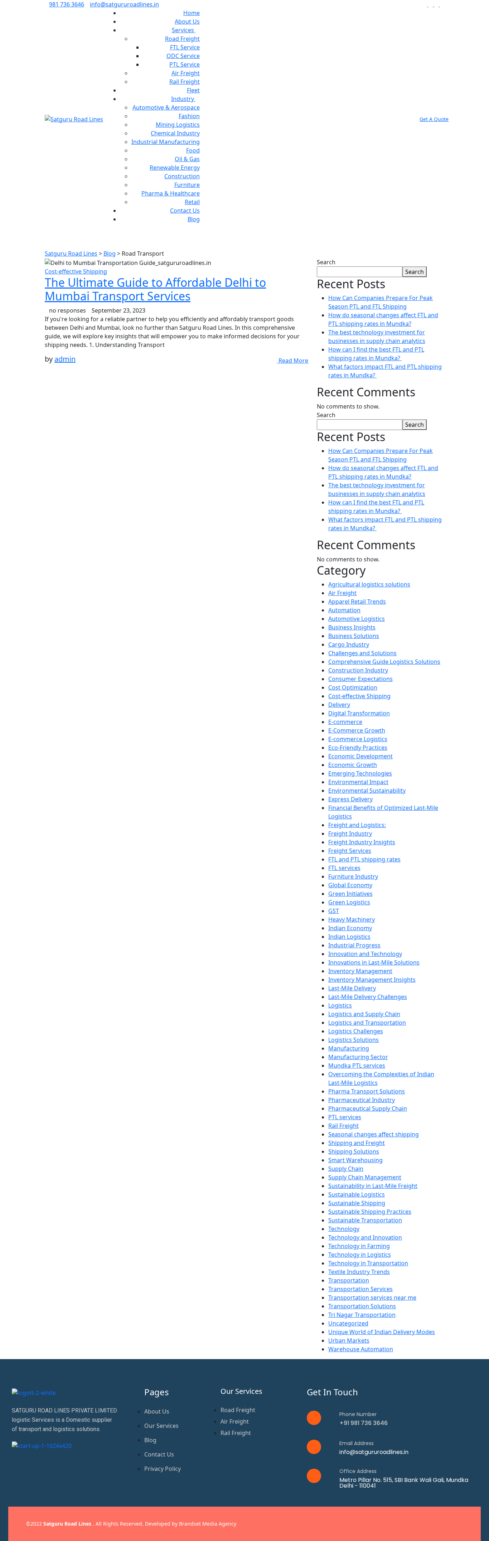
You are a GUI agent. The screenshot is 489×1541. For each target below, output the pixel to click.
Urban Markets (348, 1340)
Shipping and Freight (356, 1143)
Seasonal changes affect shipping (373, 1134)
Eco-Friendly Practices (357, 748)
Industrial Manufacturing (165, 142)
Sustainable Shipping (356, 1203)
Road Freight (182, 39)
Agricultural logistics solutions (369, 584)
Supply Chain (345, 1169)
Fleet (193, 90)
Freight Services (349, 851)
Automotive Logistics (356, 619)
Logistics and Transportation (367, 1022)
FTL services (344, 868)
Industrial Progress (354, 945)
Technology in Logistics (359, 1255)
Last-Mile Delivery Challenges (367, 997)
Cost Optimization (352, 687)
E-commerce (345, 722)
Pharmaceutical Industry (361, 1100)
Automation (344, 610)
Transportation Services (360, 1289)
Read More (292, 360)
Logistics (340, 1005)
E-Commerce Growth (356, 730)
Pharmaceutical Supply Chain (367, 1108)
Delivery (339, 705)
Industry (183, 99)
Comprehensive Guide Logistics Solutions (384, 662)
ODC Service (183, 56)
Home (191, 13)
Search (326, 262)
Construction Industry (358, 670)
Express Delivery (350, 799)
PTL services (344, 1117)
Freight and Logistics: (357, 825)
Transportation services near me (372, 1297)
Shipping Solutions (353, 1151)
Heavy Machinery (351, 919)
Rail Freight (184, 82)
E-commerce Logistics (357, 739)
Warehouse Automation (360, 1349)
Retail (192, 202)
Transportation (348, 1280)
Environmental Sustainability (367, 790)
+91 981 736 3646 (363, 1423)
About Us (187, 21)
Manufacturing (348, 1048)
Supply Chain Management (364, 1177)
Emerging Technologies (360, 773)
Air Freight (185, 73)
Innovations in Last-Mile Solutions (374, 962)
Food (193, 150)
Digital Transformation (359, 713)
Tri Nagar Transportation (362, 1315)
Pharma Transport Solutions (366, 1091)
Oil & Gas (187, 159)
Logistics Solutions (353, 1040)
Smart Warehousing (355, 1160)
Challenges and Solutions (362, 653)
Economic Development (360, 756)
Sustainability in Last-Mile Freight (372, 1186)
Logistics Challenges (355, 1031)
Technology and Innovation (365, 1237)
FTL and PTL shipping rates (364, 859)
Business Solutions (353, 636)
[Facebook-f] (412, 1523)
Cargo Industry (348, 644)
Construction (182, 176)
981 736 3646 (66, 4)
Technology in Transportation (368, 1263)
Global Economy (350, 885)
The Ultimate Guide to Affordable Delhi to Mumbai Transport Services (155, 289)
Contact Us (185, 210)
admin (65, 359)
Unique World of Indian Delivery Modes (381, 1332)
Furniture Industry (353, 876)
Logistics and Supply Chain (364, 1014)
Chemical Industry (175, 133)
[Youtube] (456, 1523)
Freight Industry (350, 833)
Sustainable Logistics (356, 1194)
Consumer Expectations (360, 679)
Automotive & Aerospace (166, 107)
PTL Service (184, 64)
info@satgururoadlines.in (124, 4)
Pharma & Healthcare (170, 193)
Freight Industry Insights (361, 842)
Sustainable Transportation (365, 1220)
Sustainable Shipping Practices (369, 1212)
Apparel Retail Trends (357, 601)
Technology (343, 1229)
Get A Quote (434, 119)
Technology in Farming (359, 1246)
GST (333, 911)
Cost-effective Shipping (76, 271)
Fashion (189, 116)
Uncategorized (348, 1323)
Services (183, 30)
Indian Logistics (349, 937)
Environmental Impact (358, 782)
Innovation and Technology (365, 954)
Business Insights (352, 627)
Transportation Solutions (362, 1306)
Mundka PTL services (356, 1065)
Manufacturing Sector (358, 1057)
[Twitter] (426, 1523)
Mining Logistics (178, 125)
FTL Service (185, 47)
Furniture (187, 185)
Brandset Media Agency (207, 1523)
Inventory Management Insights (372, 980)
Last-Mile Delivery (352, 988)
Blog (194, 219)
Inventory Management (360, 971)
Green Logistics (349, 902)
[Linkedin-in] (441, 1523)
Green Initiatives (350, 894)
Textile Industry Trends (359, 1272)
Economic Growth (352, 765)
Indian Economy (350, 928)
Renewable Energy (175, 168)
